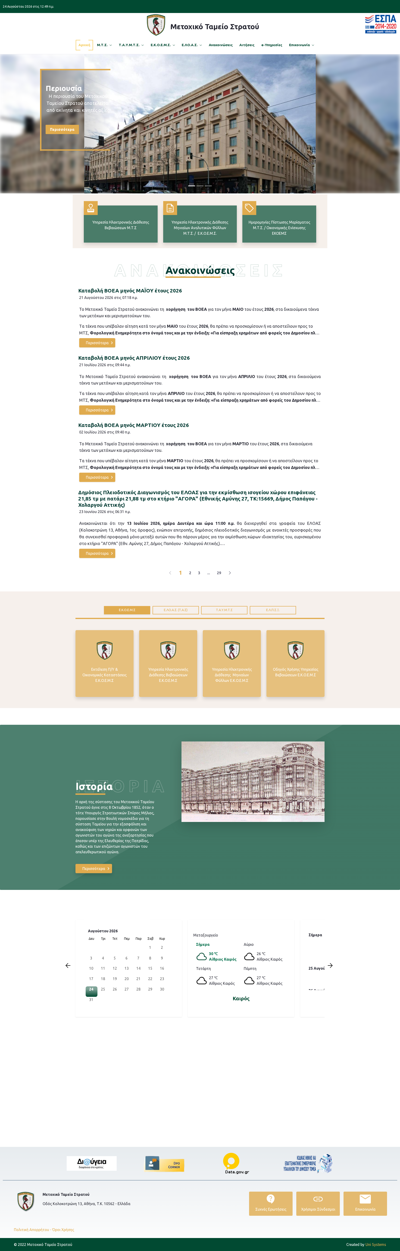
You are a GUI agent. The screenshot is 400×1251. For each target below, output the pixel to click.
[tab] (127, 610)
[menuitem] (84, 45)
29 (219, 573)
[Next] (229, 573)
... (208, 573)
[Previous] (170, 573)
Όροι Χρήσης (63, 1230)
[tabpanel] (200, 663)
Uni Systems (366, 1244)
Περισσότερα (62, 128)
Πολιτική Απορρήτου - (32, 1230)
